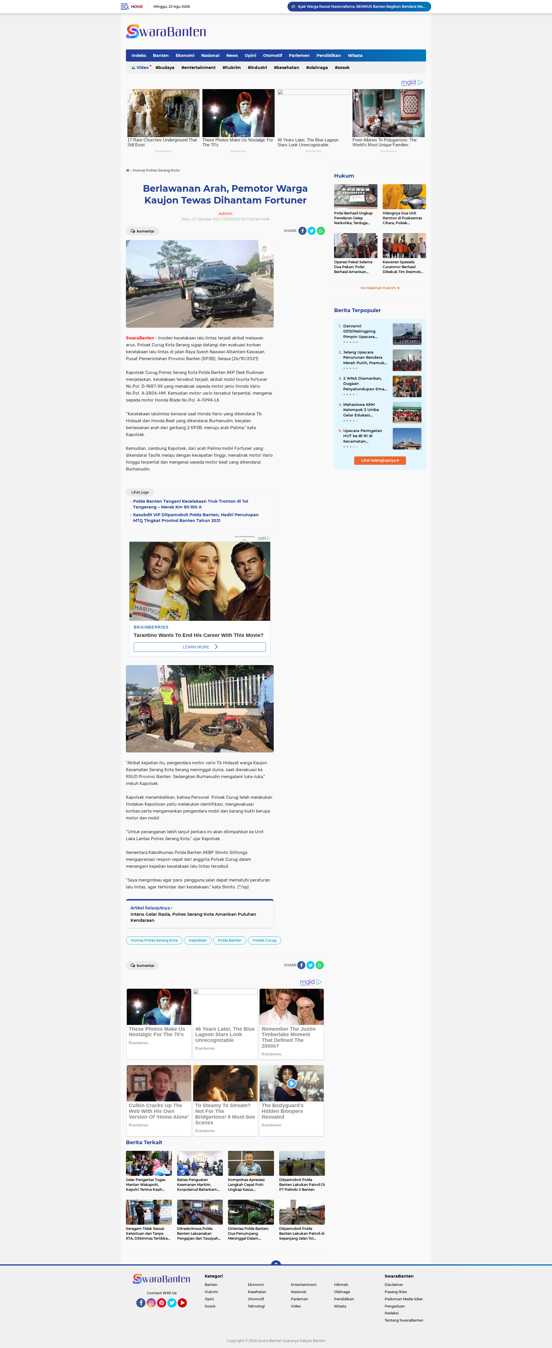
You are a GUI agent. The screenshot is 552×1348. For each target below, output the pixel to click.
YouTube (186, 1310)
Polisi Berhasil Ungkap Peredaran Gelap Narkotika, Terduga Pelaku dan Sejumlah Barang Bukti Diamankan (353, 218)
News (232, 55)
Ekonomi (185, 55)
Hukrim (233, 67)
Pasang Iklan (396, 1292)
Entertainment (200, 67)
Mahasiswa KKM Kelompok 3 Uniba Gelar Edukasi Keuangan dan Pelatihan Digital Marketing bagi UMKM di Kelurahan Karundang (364, 410)
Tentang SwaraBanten (404, 1320)
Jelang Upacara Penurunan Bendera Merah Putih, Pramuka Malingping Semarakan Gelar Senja (365, 357)
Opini (250, 55)
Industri (259, 67)
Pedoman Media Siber (404, 1299)
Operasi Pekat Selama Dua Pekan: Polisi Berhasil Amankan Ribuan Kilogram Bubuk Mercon (355, 267)
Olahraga (318, 67)
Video (143, 67)
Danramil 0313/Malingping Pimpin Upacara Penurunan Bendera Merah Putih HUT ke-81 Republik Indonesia (365, 331)
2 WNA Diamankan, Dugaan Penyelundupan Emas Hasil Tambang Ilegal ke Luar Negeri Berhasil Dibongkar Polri (364, 383)
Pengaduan (395, 1306)
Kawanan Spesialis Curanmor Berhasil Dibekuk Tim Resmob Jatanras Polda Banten (402, 267)
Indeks (139, 55)
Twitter (174, 1310)
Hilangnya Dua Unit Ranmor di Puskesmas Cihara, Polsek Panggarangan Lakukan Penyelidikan (404, 218)
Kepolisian (198, 940)
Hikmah (341, 1284)
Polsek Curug (264, 940)
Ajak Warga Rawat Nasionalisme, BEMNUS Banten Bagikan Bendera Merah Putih (362, 6)
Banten (161, 55)
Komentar (145, 231)
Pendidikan (329, 55)
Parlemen (299, 55)
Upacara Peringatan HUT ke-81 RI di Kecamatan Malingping (362, 436)
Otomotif (272, 55)
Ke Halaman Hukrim (379, 288)
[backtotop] (276, 1265)
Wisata (355, 55)
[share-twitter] (312, 231)
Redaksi (391, 1313)
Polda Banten (229, 940)
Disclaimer (394, 1284)
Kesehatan (288, 67)
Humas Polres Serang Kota (154, 940)
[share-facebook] (302, 231)
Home (137, 6)
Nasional (210, 55)
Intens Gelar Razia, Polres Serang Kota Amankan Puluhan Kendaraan (193, 917)
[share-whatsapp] (321, 231)
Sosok (344, 67)
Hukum (344, 176)
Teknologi (256, 1306)
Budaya (166, 67)
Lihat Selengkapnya (378, 460)
